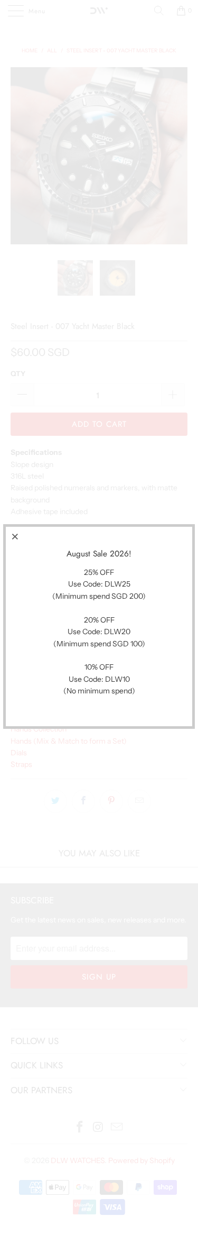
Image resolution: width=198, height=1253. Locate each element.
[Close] (15, 536)
